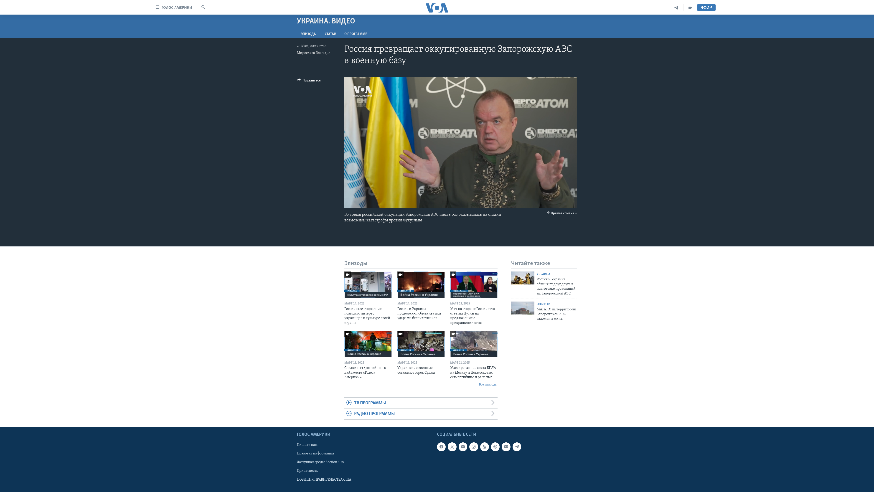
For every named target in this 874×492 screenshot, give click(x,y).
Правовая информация (315, 453)
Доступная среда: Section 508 (320, 462)
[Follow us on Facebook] (441, 446)
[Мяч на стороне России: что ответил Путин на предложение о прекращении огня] (474, 284)
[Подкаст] (495, 446)
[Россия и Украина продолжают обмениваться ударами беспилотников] (421, 284)
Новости (544, 304)
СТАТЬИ (330, 34)
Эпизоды (309, 34)
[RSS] (484, 446)
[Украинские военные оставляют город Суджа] (421, 344)
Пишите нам (307, 445)
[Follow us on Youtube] (463, 446)
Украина (543, 274)
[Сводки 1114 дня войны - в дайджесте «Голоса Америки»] (368, 344)
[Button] (309, 81)
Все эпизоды (488, 384)
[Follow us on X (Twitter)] (452, 446)
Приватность (307, 471)
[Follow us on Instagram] (473, 446)
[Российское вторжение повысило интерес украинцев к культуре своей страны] (368, 284)
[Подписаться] (506, 446)
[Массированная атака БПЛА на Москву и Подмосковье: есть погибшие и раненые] (474, 344)
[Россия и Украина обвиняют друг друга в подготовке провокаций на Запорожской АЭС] (522, 277)
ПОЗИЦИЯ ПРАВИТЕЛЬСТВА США (324, 479)
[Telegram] (676, 7)
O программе (355, 34)
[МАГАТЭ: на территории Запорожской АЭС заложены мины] (522, 308)
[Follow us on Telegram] (517, 446)
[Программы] (690, 7)
